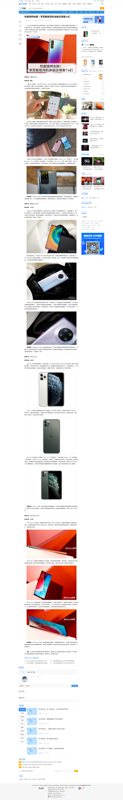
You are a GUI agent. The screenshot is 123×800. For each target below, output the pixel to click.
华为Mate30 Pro (25, 12)
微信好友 (20, 35)
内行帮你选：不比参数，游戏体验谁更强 (51, 748)
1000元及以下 (25, 764)
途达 (83, 223)
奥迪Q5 (98, 225)
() (21, 29)
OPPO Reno (33, 515)
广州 (90, 198)
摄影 (22, 727)
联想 (39, 762)
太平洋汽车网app (85, 229)
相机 (42, 3)
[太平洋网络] (41, 787)
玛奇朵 (91, 223)
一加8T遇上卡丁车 (86, 167)
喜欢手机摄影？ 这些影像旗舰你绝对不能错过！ (37, 663)
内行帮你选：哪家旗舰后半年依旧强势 (50, 719)
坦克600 (94, 225)
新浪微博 (20, 39)
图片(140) (91, 12)
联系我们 (65, 785)
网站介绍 (41, 785)
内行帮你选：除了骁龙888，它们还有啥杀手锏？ (53, 709)
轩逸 (94, 227)
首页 (29, 8)
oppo (44, 762)
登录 (95, 0)
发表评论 (75, 685)
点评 (102, 12)
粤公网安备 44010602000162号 (56, 796)
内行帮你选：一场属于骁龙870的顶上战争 (51, 729)
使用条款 (61, 785)
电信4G (38, 767)
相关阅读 (22, 709)
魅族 (41, 762)
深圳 (94, 198)
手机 (30, 3)
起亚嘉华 (87, 223)
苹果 (23, 762)
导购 (25, 660)
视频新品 (64, 3)
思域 (83, 227)
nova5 (29, 779)
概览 (77, 12)
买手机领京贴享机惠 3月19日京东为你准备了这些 (64, 663)
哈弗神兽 (89, 225)
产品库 (26, 0)
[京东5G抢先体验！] (86, 158)
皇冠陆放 (97, 223)
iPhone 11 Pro (33, 356)
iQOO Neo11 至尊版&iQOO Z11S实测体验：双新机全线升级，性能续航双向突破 (97, 118)
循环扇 (39, 779)
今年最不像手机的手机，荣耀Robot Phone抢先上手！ (96, 132)
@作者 (27, 685)
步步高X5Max (30, 771)
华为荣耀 (59, 762)
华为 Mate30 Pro (95, 31)
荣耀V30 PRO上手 (98, 167)
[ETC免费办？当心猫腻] (86, 177)
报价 (86, 12)
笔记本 (34, 3)
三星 (25, 762)
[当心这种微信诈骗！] (98, 177)
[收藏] (20, 26)
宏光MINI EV (90, 221)
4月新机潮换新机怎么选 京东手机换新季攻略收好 (64, 660)
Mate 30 (34, 203)
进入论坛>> (101, 154)
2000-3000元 (38, 764)
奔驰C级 (83, 225)
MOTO (30, 762)
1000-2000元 (32, 764)
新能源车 (93, 229)
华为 (56, 762)
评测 (97, 12)
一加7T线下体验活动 (98, 169)
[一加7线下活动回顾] (98, 158)
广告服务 (49, 785)
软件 (60, 3)
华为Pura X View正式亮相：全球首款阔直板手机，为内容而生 (97, 125)
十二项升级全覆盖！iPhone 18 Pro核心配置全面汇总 (96, 146)
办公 (22, 741)
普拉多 (95, 221)
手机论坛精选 (85, 154)
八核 (25, 767)
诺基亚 (36, 762)
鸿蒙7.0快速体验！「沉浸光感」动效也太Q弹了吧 (97, 139)
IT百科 (84, 3)
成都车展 (84, 221)
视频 (33, 0)
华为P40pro (34, 779)
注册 (98, 0)
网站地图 (78, 785)
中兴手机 (21, 779)
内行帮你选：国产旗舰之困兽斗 (48, 738)
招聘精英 (74, 785)
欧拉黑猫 (100, 221)
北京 (82, 198)
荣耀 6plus (24, 771)
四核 (23, 767)
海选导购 (40, 8)
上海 (86, 198)
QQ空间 (20, 43)
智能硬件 (89, 3)
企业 (56, 3)
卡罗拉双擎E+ (88, 227)
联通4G (34, 767)
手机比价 (71, 12)
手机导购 (35, 8)
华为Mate (29, 211)
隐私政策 (45, 785)
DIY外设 (47, 3)
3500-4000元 (44, 764)
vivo (48, 762)
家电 (52, 3)
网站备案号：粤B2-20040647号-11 (54, 793)
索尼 (33, 762)
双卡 (28, 767)
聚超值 (29, 0)
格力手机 (26, 779)
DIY (22, 723)
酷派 (46, 762)
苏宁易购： (97, 33)
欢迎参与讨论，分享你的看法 (35, 676)
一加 (54, 762)
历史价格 (64, 12)
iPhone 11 (29, 363)
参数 (81, 12)
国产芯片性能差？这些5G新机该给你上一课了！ (37, 660)
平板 (38, 3)
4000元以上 (50, 764)
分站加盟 (70, 785)
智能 (22, 734)
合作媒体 (53, 785)
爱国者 (43, 779)
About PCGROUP (35, 785)
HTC (28, 762)
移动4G (30, 767)
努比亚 (50, 762)
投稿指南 (57, 785)
